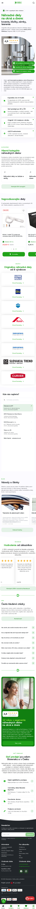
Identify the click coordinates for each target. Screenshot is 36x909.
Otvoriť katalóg (17, 283)
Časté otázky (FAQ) (23, 853)
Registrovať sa (22, 849)
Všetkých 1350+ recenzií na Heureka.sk (18, 588)
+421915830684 (23, 864)
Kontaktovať (18, 618)
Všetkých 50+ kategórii (18, 186)
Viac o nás (18, 743)
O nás (20, 851)
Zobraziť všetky (17, 530)
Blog (20, 855)
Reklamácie (4, 852)
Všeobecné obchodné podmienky (6, 847)
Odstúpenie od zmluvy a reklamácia (7, 855)
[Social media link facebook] (21, 871)
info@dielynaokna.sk (24, 866)
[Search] (34, 3)
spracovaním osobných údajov (21, 838)
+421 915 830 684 (21, 89)
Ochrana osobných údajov (7, 850)
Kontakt (21, 857)
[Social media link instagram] (26, 871)
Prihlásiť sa (22, 847)
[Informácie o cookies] (3, 901)
